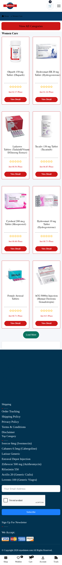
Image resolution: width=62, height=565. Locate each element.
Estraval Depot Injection (16, 458)
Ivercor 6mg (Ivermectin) (17, 443)
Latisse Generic (11, 453)
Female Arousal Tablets (15, 297)
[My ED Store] (10, 5)
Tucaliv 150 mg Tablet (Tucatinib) (46, 148)
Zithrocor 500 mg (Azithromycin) (21, 464)
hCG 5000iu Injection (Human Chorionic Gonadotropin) (46, 298)
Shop (5, 382)
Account (43, 562)
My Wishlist (9, 393)
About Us (7, 361)
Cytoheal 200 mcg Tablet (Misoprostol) (15, 223)
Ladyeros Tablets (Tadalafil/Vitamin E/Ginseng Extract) (17, 149)
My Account (9, 372)
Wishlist (18, 559)
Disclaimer (8, 432)
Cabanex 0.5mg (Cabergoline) (19, 448)
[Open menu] (59, 6)
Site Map (7, 387)
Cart (30, 559)
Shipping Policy (11, 416)
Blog (4, 377)
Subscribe (31, 512)
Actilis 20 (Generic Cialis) (17, 474)
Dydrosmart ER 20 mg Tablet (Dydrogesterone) (47, 73)
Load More (31, 334)
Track (56, 562)
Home (6, 16)
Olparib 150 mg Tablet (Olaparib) (16, 73)
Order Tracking (11, 411)
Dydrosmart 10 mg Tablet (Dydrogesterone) (46, 224)
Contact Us (8, 367)
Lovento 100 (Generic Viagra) (19, 479)
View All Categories (31, 26)
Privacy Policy (10, 421)
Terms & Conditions (14, 426)
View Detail (15, 99)
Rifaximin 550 (10, 469)
